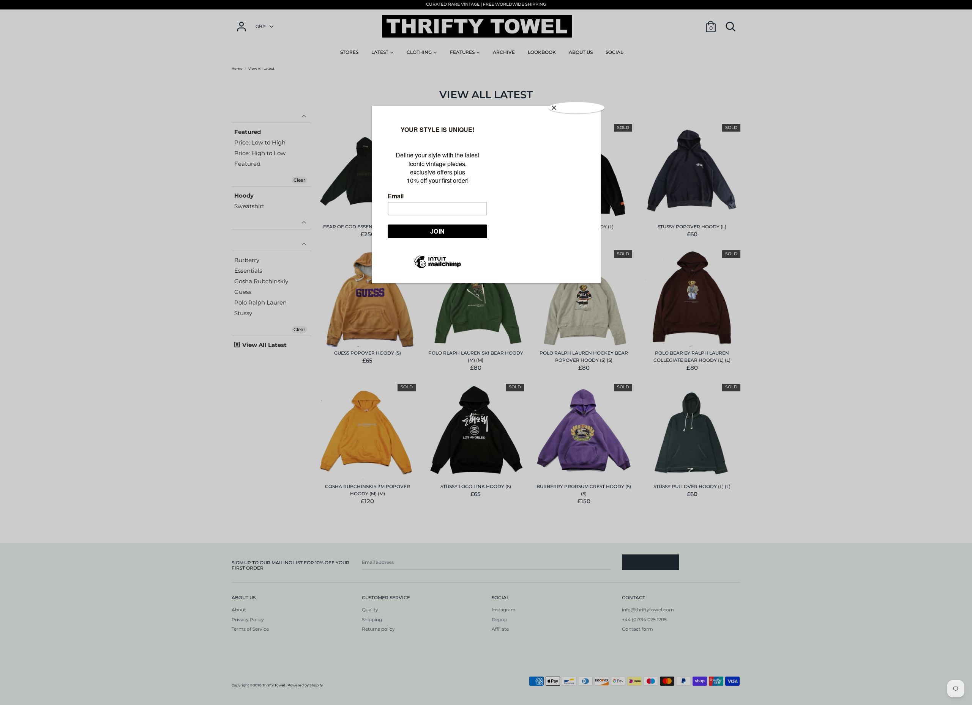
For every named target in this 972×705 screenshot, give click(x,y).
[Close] (576, 107)
